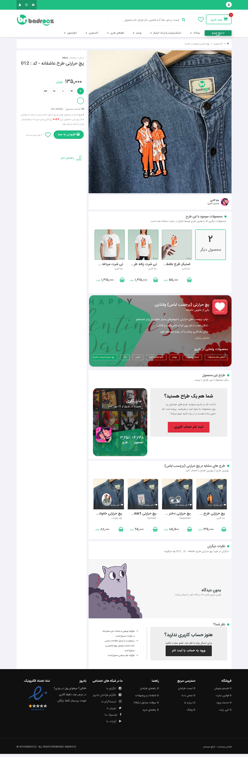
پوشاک (196, 33)
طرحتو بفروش (221, 688)
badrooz (70, 747)
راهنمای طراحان (148, 688)
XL (54, 91)
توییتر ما (112, 708)
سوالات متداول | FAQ (145, 703)
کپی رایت (224, 710)
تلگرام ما (111, 688)
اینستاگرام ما (109, 701)
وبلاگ (190, 710)
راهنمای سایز (67, 158)
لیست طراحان (185, 688)
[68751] (160, 121)
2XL (45, 91)
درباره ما (188, 703)
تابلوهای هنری (117, 33)
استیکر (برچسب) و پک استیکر (167, 33)
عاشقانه (65, 58)
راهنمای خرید (149, 710)
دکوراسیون (71, 33)
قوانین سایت (222, 695)
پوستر (138, 33)
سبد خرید (216, 19)
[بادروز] (33, 20)
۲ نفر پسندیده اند (34, 135)
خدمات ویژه (223, 703)
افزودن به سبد (67, 134)
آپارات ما (111, 721)
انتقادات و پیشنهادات (145, 695)
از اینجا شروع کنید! (218, 33)
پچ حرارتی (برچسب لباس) (197, 44)
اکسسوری (93, 33)
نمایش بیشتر (202, 338)
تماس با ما (187, 695)
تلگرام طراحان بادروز (105, 695)
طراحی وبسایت (224, 747)
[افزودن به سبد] (122, 280)
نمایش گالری (213, 203)
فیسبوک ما (111, 714)
